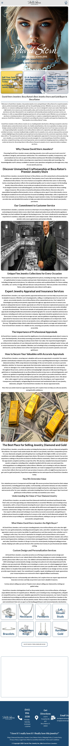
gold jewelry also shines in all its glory (39, 287)
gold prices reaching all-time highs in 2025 (41, 454)
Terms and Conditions (52, 739)
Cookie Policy (57, 737)
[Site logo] (34, 2)
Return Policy (37, 737)
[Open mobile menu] (2, 3)
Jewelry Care (28, 737)
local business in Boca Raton (41, 190)
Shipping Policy (47, 737)
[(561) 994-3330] (20, 718)
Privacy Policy (14, 739)
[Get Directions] (36, 718)
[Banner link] (8, 611)
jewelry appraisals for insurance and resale (49, 136)
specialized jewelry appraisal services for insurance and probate (26, 307)
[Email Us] (53, 718)
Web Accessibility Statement (36, 739)
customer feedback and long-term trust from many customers (45, 128)
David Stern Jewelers (50, 743)
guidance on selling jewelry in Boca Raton (22, 465)
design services (57, 569)
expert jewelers (40, 197)
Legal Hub (23, 739)
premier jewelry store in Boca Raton (23, 300)
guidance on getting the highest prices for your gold (28, 374)
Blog (8, 737)
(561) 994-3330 (27, 713)
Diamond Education (17, 737)
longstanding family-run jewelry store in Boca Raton (20, 130)
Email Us (64, 715)
